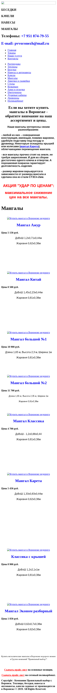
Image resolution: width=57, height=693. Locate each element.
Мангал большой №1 (28, 339)
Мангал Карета (28, 481)
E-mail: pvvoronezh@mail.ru (25, 43)
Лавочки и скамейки (19, 81)
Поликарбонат (15, 100)
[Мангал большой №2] (28, 376)
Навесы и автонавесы (19, 72)
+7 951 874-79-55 (35, 36)
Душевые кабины (17, 95)
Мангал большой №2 (28, 383)
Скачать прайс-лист (15, 669)
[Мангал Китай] (28, 272)
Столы (11, 83)
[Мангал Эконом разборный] (28, 604)
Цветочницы (15, 92)
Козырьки (13, 86)
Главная (12, 50)
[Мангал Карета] (28, 474)
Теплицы (12, 66)
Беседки (12, 69)
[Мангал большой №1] (28, 332)
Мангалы (13, 78)
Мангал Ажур (28, 225)
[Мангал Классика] (28, 414)
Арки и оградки (16, 89)
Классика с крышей (28, 557)
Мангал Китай (28, 279)
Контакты (13, 58)
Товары (12, 53)
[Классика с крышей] (28, 550)
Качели (11, 75)
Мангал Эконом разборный (28, 611)
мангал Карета (29, 146)
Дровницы (13, 98)
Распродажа (14, 64)
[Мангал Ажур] (28, 218)
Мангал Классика (28, 421)
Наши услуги (15, 55)
